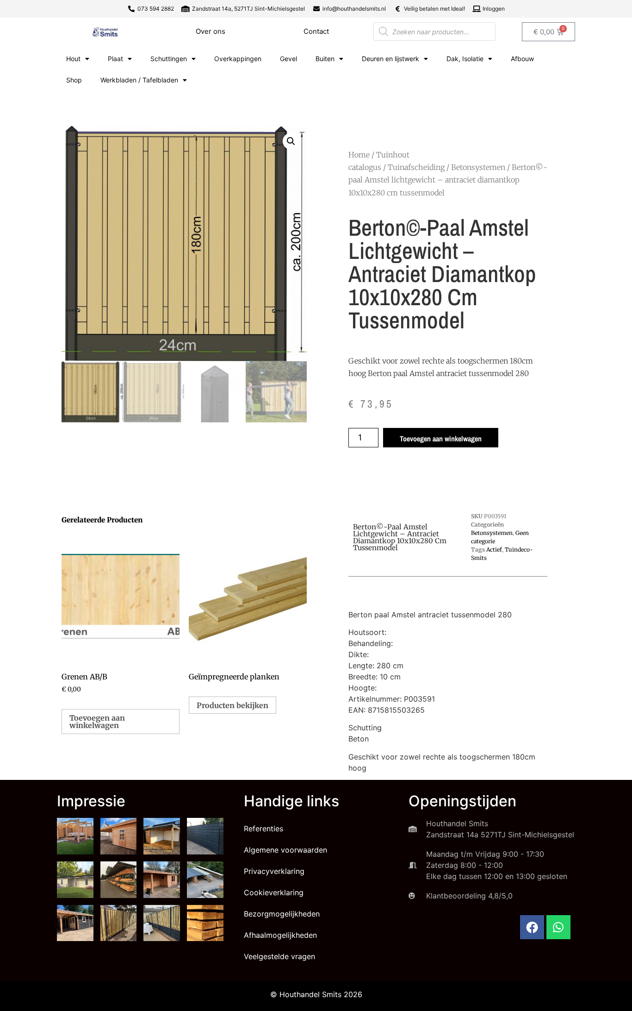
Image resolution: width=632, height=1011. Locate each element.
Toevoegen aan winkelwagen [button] (97, 721)
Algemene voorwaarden (285, 849)
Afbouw (522, 59)
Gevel (288, 59)
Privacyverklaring (274, 871)
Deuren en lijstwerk (390, 59)
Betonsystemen (478, 167)
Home (359, 154)
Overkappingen (237, 59)
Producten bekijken (232, 705)
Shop (74, 80)
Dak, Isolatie (464, 59)
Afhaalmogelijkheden (280, 935)
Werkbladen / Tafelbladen (139, 80)
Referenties (263, 828)
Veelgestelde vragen (279, 956)
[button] (291, 141)
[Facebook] (532, 927)
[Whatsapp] (558, 927)
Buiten (325, 59)
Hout (73, 59)
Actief (494, 549)
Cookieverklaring (274, 892)
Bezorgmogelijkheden (282, 913)
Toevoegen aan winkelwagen (441, 438)
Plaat (115, 59)
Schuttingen (168, 59)
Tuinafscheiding (416, 167)
